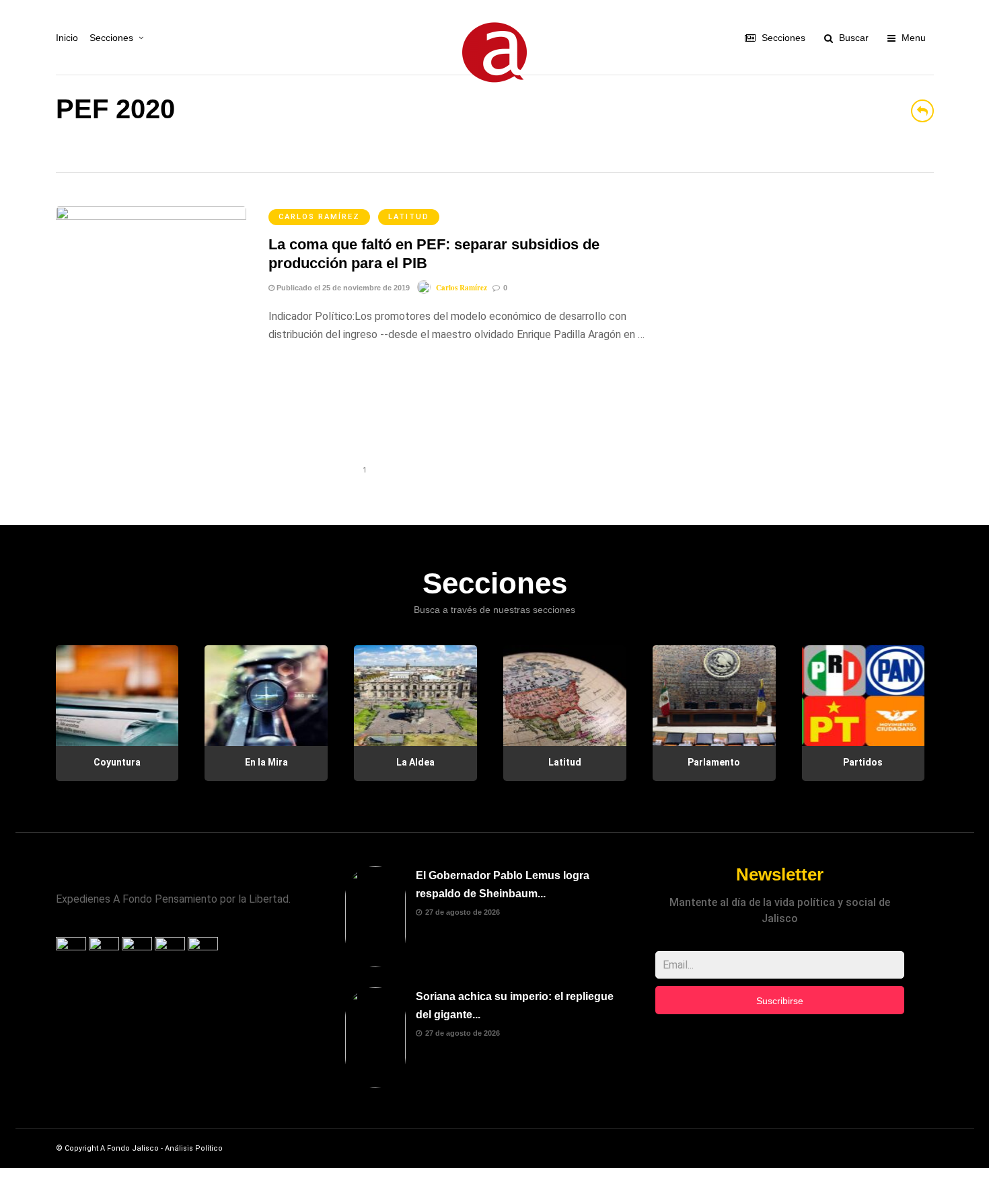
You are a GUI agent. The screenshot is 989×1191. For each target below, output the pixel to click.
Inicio (67, 37)
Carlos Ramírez (319, 216)
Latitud (408, 216)
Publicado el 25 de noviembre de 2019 (342, 288)
